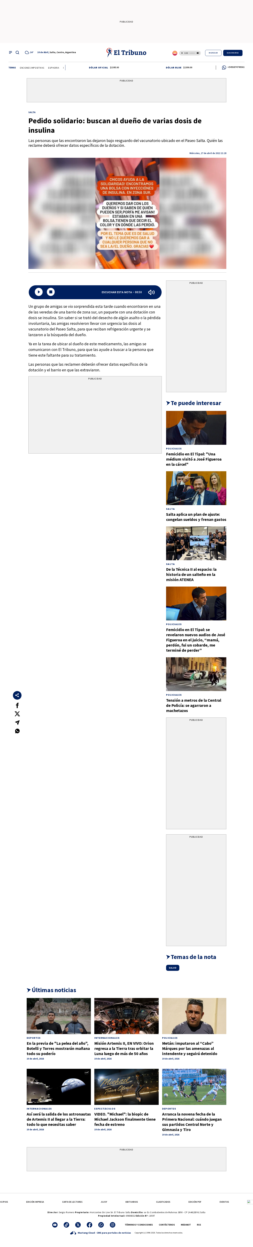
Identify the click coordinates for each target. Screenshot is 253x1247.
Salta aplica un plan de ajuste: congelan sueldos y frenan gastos (196, 517)
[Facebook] (89, 1225)
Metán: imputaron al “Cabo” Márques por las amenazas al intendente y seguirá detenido (189, 1048)
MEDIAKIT (186, 1224)
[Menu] (10, 52)
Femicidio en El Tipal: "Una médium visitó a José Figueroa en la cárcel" (194, 459)
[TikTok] (66, 1225)
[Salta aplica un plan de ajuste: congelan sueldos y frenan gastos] (196, 488)
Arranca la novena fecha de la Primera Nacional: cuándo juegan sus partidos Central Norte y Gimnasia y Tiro (192, 1121)
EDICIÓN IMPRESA (35, 1201)
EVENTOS (224, 1201)
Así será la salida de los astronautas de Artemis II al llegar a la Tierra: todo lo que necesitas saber (59, 1119)
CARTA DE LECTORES (72, 1201)
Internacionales (107, 1038)
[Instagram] (112, 1225)
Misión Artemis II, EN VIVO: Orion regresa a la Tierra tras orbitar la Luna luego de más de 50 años (124, 1048)
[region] (126, 91)
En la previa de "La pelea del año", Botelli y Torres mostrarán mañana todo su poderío (58, 1048)
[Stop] (51, 292)
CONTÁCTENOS (167, 1224)
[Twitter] (78, 1225)
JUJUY (104, 1201)
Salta (32, 112)
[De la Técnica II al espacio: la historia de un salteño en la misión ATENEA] (196, 543)
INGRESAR (213, 53)
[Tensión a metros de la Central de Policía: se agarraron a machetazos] (196, 674)
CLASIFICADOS (163, 1201)
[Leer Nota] (39, 292)
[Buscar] (17, 52)
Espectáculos (104, 1108)
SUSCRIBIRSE (233, 53)
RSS (199, 1224)
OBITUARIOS (131, 1201)
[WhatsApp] (101, 1225)
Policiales (174, 448)
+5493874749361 (236, 67)
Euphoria (35, 67)
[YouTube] (55, 1225)
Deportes (34, 1038)
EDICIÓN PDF (194, 1201)
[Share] (17, 695)
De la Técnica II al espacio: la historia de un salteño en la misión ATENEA (191, 574)
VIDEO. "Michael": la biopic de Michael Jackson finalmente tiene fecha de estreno (125, 1119)
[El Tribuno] (126, 52)
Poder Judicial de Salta (58, 67)
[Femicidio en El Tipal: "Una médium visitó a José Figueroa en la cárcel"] (196, 428)
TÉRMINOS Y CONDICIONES (139, 1224)
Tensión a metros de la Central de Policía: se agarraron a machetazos (193, 705)
